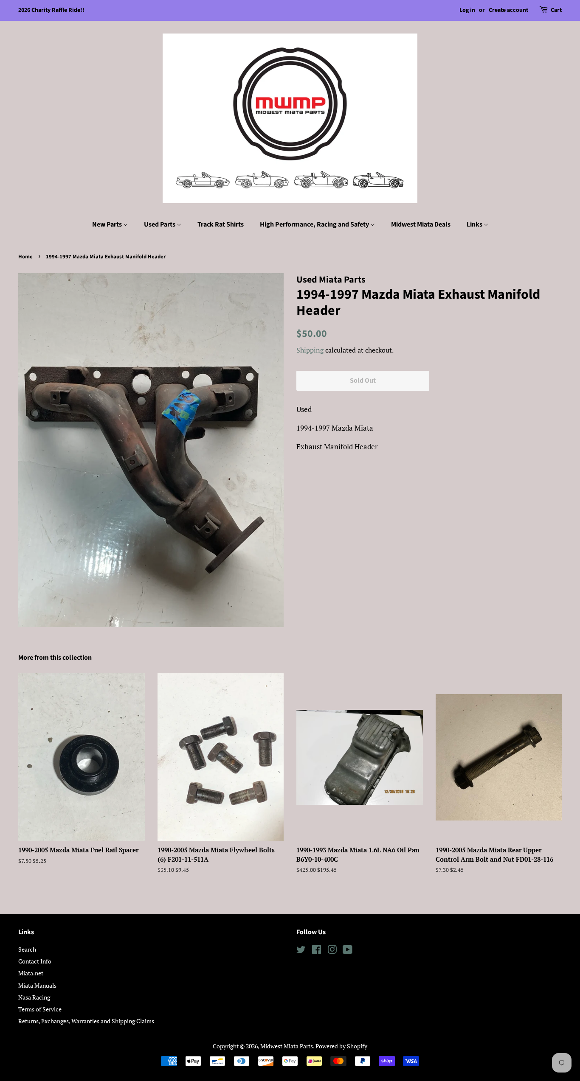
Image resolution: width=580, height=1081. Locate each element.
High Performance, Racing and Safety (315, 224)
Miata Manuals (37, 985)
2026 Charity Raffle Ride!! (51, 10)
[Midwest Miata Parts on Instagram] (332, 951)
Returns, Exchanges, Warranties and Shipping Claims (86, 1021)
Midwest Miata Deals (420, 224)
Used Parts (160, 224)
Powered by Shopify (341, 1046)
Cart (556, 10)
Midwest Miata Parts (286, 1046)
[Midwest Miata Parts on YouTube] (347, 951)
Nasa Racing (34, 997)
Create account (508, 10)
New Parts (107, 224)
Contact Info (34, 961)
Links (475, 224)
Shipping (310, 350)
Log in (467, 10)
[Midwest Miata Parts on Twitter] (301, 951)
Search (27, 949)
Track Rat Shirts (220, 224)
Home (25, 256)
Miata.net (30, 973)
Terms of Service (40, 1009)
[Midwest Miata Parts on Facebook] (316, 951)
